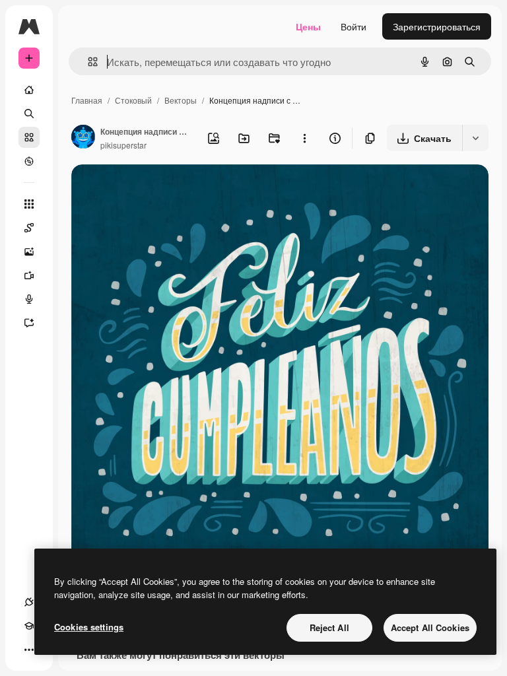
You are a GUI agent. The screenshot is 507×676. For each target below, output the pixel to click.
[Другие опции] (304, 138)
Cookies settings (88, 627)
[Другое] (29, 649)
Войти (353, 26)
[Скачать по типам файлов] (475, 138)
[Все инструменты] (29, 204)
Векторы (180, 100)
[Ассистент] (29, 322)
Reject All (329, 627)
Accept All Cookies (430, 627)
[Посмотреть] (29, 161)
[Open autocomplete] (87, 62)
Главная (86, 100)
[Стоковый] (29, 137)
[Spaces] (29, 227)
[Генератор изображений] (29, 251)
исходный (159, 190)
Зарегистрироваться (437, 26)
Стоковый (133, 100)
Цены (308, 26)
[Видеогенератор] (29, 275)
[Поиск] (29, 113)
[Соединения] (29, 602)
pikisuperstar (123, 145)
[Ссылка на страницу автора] (83, 138)
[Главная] (29, 89)
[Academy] (29, 625)
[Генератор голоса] (29, 299)
